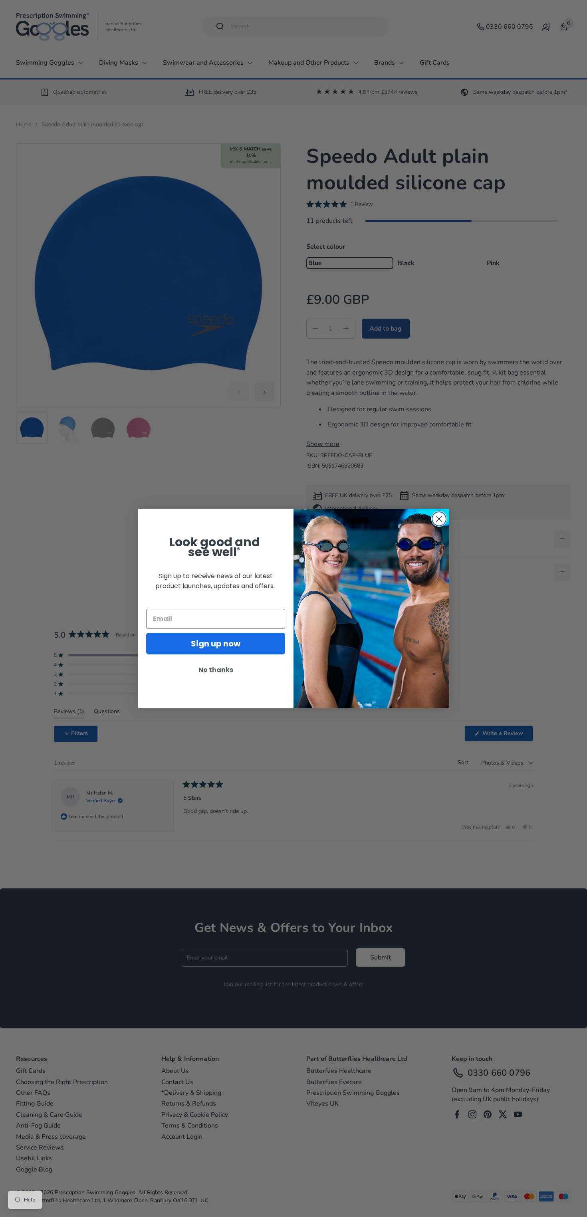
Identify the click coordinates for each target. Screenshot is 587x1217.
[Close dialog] (439, 519)
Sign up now (215, 643)
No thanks (215, 669)
